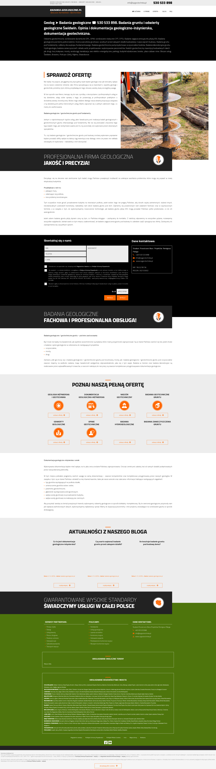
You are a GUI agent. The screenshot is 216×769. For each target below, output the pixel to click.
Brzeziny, (52, 698)
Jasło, (68, 728)
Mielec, (138, 728)
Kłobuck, (74, 707)
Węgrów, (75, 701)
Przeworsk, (99, 728)
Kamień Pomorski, (121, 689)
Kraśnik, (142, 714)
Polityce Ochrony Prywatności (89, 270)
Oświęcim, (124, 696)
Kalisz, (88, 712)
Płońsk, (124, 701)
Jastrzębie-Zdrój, (136, 705)
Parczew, (65, 714)
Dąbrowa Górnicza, (151, 705)
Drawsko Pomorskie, (145, 689)
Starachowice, (108, 719)
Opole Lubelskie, (153, 714)
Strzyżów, (120, 728)
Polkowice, (46, 687)
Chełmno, (66, 723)
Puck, (77, 694)
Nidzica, (67, 721)
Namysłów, (96, 716)
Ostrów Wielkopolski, (73, 710)
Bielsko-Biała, (83, 707)
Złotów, (60, 712)
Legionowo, (122, 703)
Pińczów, (75, 719)
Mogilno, (118, 723)
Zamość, (116, 714)
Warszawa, (127, 703)
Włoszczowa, (58, 719)
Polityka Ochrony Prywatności (94, 737)
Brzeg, (106, 716)
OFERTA (155, 11)
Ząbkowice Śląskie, (92, 685)
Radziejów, (106, 723)
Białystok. (124, 730)
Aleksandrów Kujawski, (94, 723)
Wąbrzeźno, (84, 723)
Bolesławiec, (166, 685)
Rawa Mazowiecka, (166, 698)
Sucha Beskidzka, (105, 696)
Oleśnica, (80, 685)
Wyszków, (70, 701)
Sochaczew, (96, 701)
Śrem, (85, 712)
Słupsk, (139, 694)
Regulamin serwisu (76, 737)
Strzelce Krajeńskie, (85, 692)
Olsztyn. (158, 721)
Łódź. (86, 698)
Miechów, (60, 696)
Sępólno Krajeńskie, (138, 723)
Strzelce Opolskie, (55, 716)
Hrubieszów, (93, 714)
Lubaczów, (88, 728)
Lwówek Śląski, (132, 685)
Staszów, (64, 719)
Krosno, (72, 728)
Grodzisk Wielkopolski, (124, 710)
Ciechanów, (96, 703)
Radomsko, (91, 698)
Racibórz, (84, 705)
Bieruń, (60, 705)
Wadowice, (119, 696)
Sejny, (57, 730)
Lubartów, (120, 714)
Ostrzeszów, (82, 710)
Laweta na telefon (96, 632)
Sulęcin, (78, 692)
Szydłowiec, (80, 701)
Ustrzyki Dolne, (58, 728)
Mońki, (61, 730)
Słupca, (103, 710)
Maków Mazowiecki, (49, 703)
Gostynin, (85, 703)
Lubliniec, (68, 707)
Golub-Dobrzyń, (73, 723)
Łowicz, (159, 698)
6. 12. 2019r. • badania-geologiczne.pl (59, 576)
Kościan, (133, 710)
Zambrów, (75, 730)
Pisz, (108, 721)
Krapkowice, (67, 716)
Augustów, (70, 730)
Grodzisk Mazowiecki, (77, 703)
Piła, (51, 712)
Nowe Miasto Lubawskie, (137, 721)
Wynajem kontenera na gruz (99, 643)
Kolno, (102, 730)
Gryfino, (128, 689)
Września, (111, 710)
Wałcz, (70, 689)
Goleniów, (137, 689)
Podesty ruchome (53, 638)
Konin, (99, 710)
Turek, (107, 710)
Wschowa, (53, 692)
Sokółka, (120, 730)
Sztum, (118, 694)
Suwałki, (53, 730)
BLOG (164, 11)
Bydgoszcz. (47, 725)
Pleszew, (88, 710)
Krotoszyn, (65, 710)
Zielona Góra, (65, 692)
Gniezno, (92, 710)
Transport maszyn (53, 646)
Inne (125, 737)
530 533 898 (162, 2)
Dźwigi (49, 629)
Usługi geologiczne (96, 629)
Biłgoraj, (84, 714)
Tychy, (167, 705)
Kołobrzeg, (114, 689)
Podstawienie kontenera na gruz (101, 641)
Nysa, (91, 716)
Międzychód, (142, 710)
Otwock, (117, 703)
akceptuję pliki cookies (107, 765)
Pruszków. (153, 703)
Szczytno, (62, 721)
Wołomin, (137, 703)
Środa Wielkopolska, (78, 712)
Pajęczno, (111, 698)
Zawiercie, (158, 705)
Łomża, (98, 730)
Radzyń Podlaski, (72, 714)
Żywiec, (51, 705)
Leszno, (137, 710)
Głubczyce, (102, 716)
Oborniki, (64, 712)
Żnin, (131, 723)
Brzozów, (64, 728)
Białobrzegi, (103, 703)
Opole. (110, 716)
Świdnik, (129, 714)
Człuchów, (128, 694)
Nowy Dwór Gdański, (70, 694)
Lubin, (51, 687)
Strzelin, (72, 685)
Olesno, (62, 716)
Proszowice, (72, 696)
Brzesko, (151, 696)
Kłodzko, (104, 685)
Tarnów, (156, 696)
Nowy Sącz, (88, 696)
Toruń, (165, 723)
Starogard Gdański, (108, 694)
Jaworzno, (143, 705)
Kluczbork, (73, 716)
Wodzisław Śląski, (77, 705)
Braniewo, (149, 721)
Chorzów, (115, 705)
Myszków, (70, 705)
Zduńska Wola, (138, 698)
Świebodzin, (72, 692)
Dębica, (130, 728)
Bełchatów (82, 698)
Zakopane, (55, 696)
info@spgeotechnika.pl (136, 3)
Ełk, (119, 721)
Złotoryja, (125, 685)
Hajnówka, (106, 730)
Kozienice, (64, 703)
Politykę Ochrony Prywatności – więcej (86, 756)
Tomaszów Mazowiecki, (100, 698)
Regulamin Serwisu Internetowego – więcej (113, 756)
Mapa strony (133, 737)
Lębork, (91, 694)
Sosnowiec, (98, 707)
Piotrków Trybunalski (69, 698)
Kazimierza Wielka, (93, 719)
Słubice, (92, 692)
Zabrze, (89, 707)
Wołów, (55, 685)
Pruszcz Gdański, (56, 694)
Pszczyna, (55, 705)
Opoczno (77, 698)
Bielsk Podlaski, (114, 730)
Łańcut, (111, 728)
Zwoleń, (60, 701)
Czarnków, (47, 712)
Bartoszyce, (93, 721)
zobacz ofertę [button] (57, 415)
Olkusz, (130, 696)
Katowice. (111, 707)
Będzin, (164, 705)
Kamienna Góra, (143, 685)
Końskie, (139, 719)
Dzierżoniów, (110, 685)
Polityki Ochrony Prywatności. (101, 266)
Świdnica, (99, 685)
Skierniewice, (145, 698)
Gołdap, (105, 721)
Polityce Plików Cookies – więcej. (36, 761)
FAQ (171, 11)
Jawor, (149, 685)
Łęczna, (125, 714)
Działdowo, (123, 721)
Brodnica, (61, 723)
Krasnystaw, (100, 714)
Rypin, (79, 723)
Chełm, (88, 714)
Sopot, (143, 694)
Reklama (142, 737)
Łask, (107, 698)
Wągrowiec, (55, 712)
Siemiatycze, (93, 730)
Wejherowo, (82, 694)
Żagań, (60, 692)
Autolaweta (94, 626)
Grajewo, (65, 730)
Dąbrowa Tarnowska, (143, 696)
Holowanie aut (51, 641)
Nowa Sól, (96, 692)
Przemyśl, (93, 728)
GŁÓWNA (137, 11)
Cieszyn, (65, 705)
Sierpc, (100, 701)
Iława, (145, 721)
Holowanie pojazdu (96, 638)
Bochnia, (83, 696)
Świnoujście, (62, 689)
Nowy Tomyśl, (149, 710)
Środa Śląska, (66, 685)
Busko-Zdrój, (101, 719)
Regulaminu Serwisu (83, 266)
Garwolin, (90, 703)
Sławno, (91, 689)
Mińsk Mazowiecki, (165, 701)
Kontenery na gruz (96, 635)
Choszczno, (154, 689)
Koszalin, (108, 689)
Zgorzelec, (160, 685)
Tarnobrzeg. (154, 728)
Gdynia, (147, 694)
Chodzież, (165, 710)
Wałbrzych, (117, 685)
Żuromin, (64, 701)
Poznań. (92, 712)
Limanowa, (94, 696)
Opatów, (80, 719)
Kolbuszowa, (105, 728)
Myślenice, (78, 696)
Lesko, (79, 728)
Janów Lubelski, (136, 714)
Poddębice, (117, 698)
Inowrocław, (112, 723)
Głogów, (55, 687)
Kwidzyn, (95, 694)
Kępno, (60, 710)
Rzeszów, (125, 728)
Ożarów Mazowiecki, (145, 703)
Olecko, (112, 721)
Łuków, (146, 714)
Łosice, (56, 703)
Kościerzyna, (134, 694)
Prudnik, (88, 716)
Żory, (126, 705)
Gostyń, (116, 710)
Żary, (57, 692)
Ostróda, (128, 721)
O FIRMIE (147, 11)
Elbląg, (154, 721)
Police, (98, 689)
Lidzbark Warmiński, (80, 721)
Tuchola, (150, 723)
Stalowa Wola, (147, 728)
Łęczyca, (155, 698)
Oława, (76, 685)
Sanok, (75, 728)
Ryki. (162, 714)
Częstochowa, (104, 707)
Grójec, (69, 703)
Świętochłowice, (91, 705)
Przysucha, (113, 701)
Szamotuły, (70, 712)
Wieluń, (126, 698)
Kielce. (143, 719)
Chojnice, (123, 694)
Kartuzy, (63, 694)
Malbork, (101, 694)
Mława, (158, 701)
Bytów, (87, 694)
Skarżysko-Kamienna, (117, 719)
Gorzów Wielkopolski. (122, 692)
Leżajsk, (135, 728)
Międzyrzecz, (102, 692)
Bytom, (78, 707)
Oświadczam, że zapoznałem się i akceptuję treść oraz (79, 266)
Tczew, (115, 694)
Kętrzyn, (88, 721)
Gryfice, (133, 689)
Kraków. (160, 696)
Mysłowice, (110, 705)
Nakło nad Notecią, (125, 723)
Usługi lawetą (51, 632)
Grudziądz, (155, 723)
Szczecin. (164, 689)
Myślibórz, (103, 689)
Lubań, (137, 685)
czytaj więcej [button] (63, 585)
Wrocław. (64, 687)
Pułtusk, (108, 701)
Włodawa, (78, 714)
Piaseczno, (111, 703)
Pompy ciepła (51, 626)
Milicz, (85, 685)
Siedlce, (104, 701)
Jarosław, (83, 728)
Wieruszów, (131, 698)
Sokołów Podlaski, (88, 701)
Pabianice (60, 698)
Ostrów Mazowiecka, (132, 701)
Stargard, (86, 689)
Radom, (133, 703)
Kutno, (151, 698)
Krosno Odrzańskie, (111, 692)
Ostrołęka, (140, 701)
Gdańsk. (151, 694)
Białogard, (159, 689)
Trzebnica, (60, 685)
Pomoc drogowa (52, 635)
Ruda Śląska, (121, 705)
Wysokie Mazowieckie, (84, 730)
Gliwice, (93, 707)
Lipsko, (60, 703)
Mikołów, (46, 707)
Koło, (97, 710)
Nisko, (142, 728)
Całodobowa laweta (53, 643)
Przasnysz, (119, 701)
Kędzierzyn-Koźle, (81, 716)
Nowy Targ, (113, 696)
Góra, (121, 685)
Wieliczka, (66, 696)
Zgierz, (56, 698)
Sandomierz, (69, 719)
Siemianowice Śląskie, (101, 705)
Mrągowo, (71, 721)
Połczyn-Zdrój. (48, 664)
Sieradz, (122, 698)
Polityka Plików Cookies (113, 737)
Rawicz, (155, 710)
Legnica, (59, 687)
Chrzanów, (135, 696)
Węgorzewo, (99, 721)
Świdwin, (75, 689)
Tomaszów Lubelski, (108, 714)
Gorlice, (99, 696)
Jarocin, (56, 710)
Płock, (107, 703)
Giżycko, (116, 721)
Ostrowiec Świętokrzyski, (130, 719)
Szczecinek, (81, 689)
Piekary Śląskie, (53, 707)
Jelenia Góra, (154, 685)
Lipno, (101, 723)
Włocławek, (161, 723)
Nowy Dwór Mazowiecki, (149, 701)
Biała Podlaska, (59, 714)
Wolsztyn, (160, 710)
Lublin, (53, 714)
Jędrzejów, (85, 719)
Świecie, (145, 723)
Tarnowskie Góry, (61, 707)
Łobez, (67, 689)
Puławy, (159, 714)
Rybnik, (130, 705)
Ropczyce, (115, 728)
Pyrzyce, (95, 689)
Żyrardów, (55, 701)
